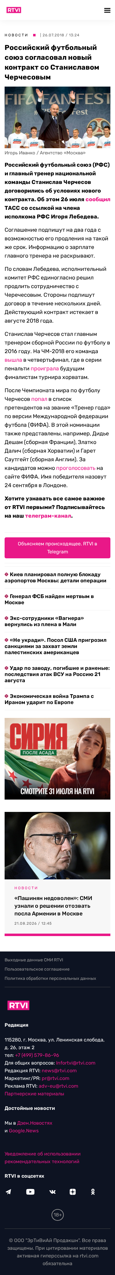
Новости (17, 35)
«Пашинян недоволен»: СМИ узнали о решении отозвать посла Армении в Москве (53, 906)
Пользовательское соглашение (37, 969)
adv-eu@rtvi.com (58, 1086)
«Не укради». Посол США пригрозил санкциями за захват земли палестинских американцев (55, 646)
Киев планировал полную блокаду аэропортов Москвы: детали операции (55, 577)
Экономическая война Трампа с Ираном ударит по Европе (49, 699)
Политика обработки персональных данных (50, 978)
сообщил (98, 199)
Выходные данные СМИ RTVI (34, 960)
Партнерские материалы (34, 1094)
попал (39, 399)
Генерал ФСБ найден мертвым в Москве (49, 599)
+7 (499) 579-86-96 (37, 1055)
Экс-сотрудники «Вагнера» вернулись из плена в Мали (44, 621)
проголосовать (75, 468)
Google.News (24, 1131)
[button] (108, 10)
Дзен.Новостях (34, 1123)
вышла (13, 359)
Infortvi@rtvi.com (75, 1063)
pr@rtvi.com (55, 1078)
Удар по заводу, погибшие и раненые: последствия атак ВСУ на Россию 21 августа (57, 674)
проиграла (45, 368)
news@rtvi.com (59, 1070)
